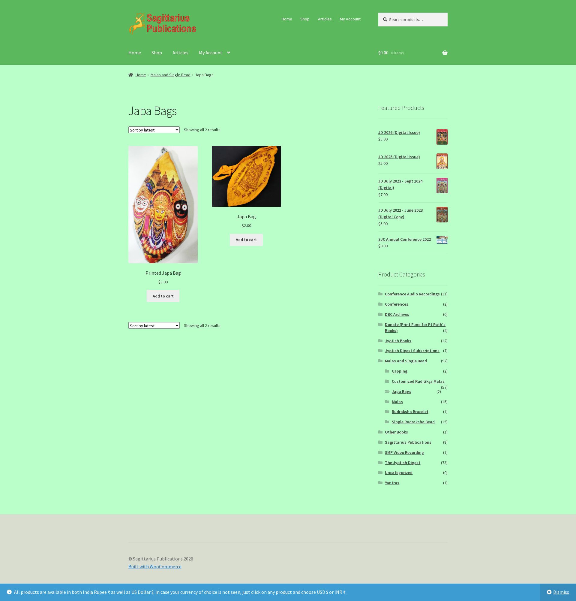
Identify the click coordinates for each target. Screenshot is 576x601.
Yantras (392, 482)
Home (287, 19)
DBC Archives (397, 314)
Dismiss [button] (561, 592)
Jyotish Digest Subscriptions (412, 350)
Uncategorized (398, 472)
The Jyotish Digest (402, 462)
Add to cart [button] (163, 296)
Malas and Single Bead (170, 74)
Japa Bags (401, 391)
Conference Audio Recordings (412, 294)
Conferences (396, 304)
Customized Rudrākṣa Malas (418, 381)
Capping (399, 371)
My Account (350, 19)
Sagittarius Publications (408, 442)
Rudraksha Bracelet (410, 411)
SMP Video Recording (404, 452)
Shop (305, 19)
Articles (325, 19)
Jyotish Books (398, 340)
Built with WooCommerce (155, 566)
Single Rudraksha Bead (413, 421)
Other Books (396, 432)
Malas (397, 401)
